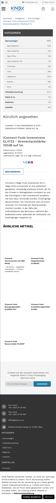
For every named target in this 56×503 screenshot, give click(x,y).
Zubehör (28, 107)
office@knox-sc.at (16, 420)
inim (29, 71)
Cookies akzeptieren (32, 497)
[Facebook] (3, 2)
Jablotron (29, 77)
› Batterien (6, 452)
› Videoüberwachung (10, 443)
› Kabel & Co (7, 448)
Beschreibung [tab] (12, 172)
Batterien (28, 102)
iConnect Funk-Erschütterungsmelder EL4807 (40, 306)
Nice (29, 87)
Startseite (7, 18)
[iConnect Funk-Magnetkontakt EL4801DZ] (41, 244)
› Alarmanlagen (8, 438)
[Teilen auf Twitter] (26, 162)
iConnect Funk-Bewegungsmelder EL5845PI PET (12, 306)
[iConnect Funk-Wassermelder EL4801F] (15, 327)
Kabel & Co (28, 97)
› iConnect (6, 468)
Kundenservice (31, 2)
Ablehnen (49, 497)
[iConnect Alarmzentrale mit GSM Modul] (15, 244)
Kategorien (20, 18)
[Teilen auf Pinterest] (32, 162)
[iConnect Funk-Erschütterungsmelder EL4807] (41, 290)
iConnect (29, 66)
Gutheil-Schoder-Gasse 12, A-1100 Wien (25, 427)
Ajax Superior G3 (29, 61)
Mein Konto (49, 2)
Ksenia (29, 82)
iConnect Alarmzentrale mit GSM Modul (15, 260)
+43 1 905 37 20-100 (17, 414)
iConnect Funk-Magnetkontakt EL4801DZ (37, 260)
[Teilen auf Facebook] (29, 162)
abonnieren (42, 384)
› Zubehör (6, 457)
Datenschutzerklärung (23, 493)
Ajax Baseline (29, 46)
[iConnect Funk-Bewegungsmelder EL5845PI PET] (15, 290)
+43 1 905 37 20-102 (17, 407)
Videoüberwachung (28, 92)
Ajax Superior (29, 51)
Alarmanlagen (34, 18)
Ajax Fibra (29, 56)
